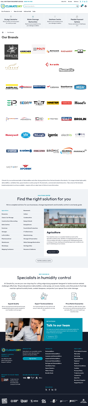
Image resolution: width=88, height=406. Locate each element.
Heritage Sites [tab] (28, 246)
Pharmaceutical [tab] (6, 239)
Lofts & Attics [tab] (5, 235)
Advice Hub (27, 11)
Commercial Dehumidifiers (53, 356)
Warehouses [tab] (5, 242)
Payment (76, 361)
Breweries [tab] (5, 214)
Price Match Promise (80, 351)
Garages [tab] (4, 231)
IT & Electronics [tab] (28, 231)
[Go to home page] (3, 32)
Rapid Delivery (78, 358)
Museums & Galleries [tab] (30, 249)
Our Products (5, 11)
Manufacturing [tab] (28, 235)
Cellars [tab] (26, 214)
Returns (76, 363)
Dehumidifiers (49, 351)
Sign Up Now (32, 358)
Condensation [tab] (28, 217)
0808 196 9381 (28, 1)
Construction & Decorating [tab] (9, 221)
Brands (70, 1)
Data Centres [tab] (6, 224)
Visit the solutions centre (44, 260)
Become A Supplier (79, 380)
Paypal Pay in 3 (78, 382)
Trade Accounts (79, 373)
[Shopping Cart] (81, 6)
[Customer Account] (85, 6)
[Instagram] (86, 1)
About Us (63, 1)
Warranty (77, 353)
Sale (34, 11)
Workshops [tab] (5, 246)
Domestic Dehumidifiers (52, 353)
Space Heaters (49, 368)
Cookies (76, 368)
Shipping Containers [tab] (8, 249)
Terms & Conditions (80, 366)
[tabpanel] (65, 232)
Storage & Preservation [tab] (30, 239)
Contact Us (77, 375)
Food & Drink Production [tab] (31, 228)
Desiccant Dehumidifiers (52, 361)
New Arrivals (18, 11)
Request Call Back (6, 362)
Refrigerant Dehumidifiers (53, 363)
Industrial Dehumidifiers (52, 358)
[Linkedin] (84, 1)
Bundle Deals (49, 373)
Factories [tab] (4, 228)
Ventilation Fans (50, 366)
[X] (80, 1)
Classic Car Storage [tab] (7, 217)
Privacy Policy (78, 370)
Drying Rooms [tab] (28, 224)
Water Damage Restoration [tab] (32, 242)
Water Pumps (49, 370)
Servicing (77, 356)
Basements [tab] (27, 210)
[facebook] (82, 1)
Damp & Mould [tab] (28, 221)
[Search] (77, 6)
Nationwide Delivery (6, 360)
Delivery (76, 1)
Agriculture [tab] (5, 210)
